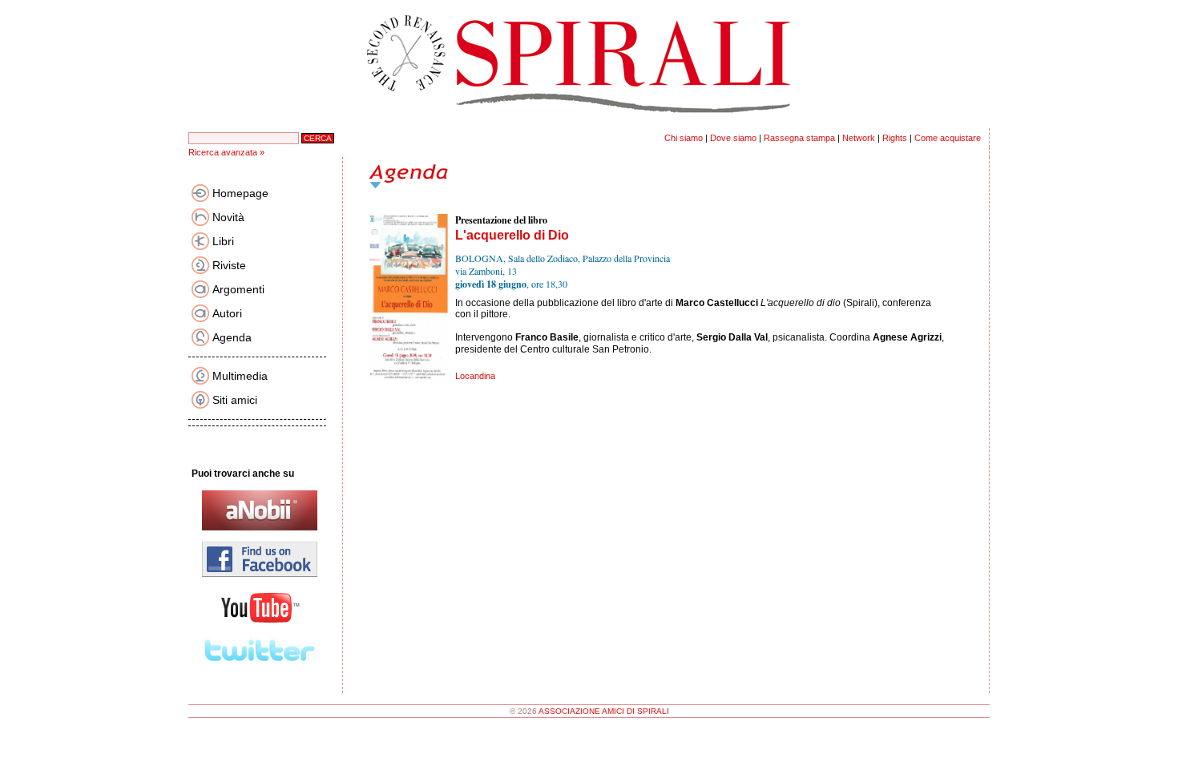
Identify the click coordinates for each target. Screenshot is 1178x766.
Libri (223, 241)
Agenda (232, 337)
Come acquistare (947, 138)
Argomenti (238, 289)
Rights (894, 138)
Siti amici (234, 399)
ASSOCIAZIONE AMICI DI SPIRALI (604, 711)
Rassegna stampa (799, 138)
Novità (228, 217)
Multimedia (240, 375)
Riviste (229, 265)
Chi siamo (683, 138)
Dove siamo (733, 138)
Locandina (475, 376)
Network (858, 138)
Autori (227, 313)
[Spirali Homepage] (589, 125)
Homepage (240, 193)
